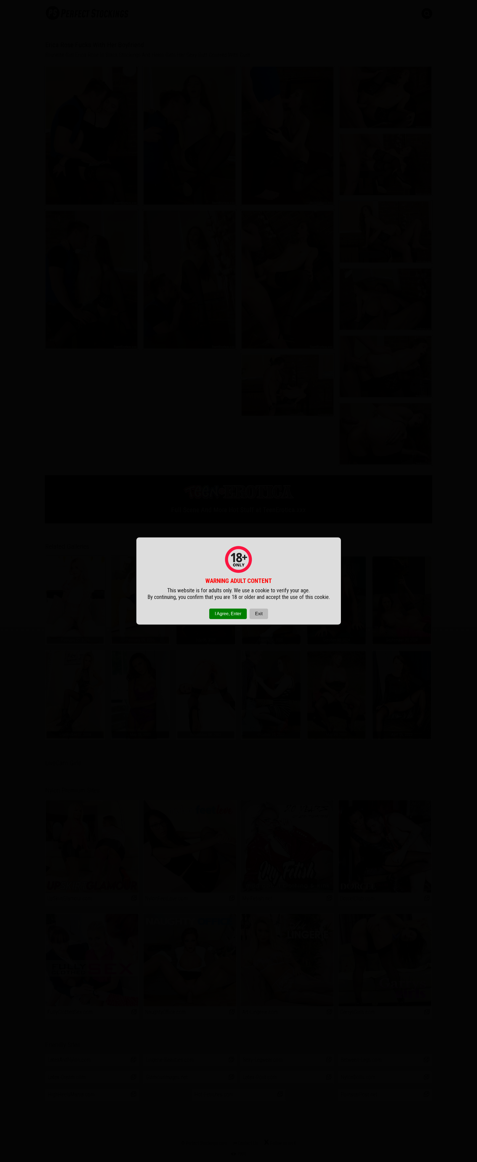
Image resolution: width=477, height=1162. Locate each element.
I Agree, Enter (228, 613)
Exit (259, 613)
